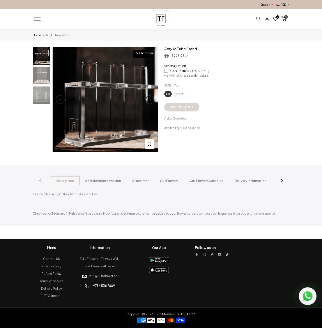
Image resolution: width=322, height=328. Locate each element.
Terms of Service (52, 281)
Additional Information (103, 181)
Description (65, 181)
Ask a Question (175, 118)
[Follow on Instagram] (204, 254)
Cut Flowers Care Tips (206, 181)
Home (37, 35)
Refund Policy (52, 273)
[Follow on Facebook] (196, 254)
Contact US (51, 259)
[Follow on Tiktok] (227, 254)
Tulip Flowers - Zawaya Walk (100, 259)
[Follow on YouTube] (219, 254)
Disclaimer (140, 181)
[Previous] (60, 99)
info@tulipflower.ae (103, 276)
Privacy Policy (52, 266)
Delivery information (250, 181)
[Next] (150, 99)
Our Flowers (169, 181)
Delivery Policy (51, 288)
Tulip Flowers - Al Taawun (99, 266)
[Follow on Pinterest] (211, 254)
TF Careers (51, 296)
